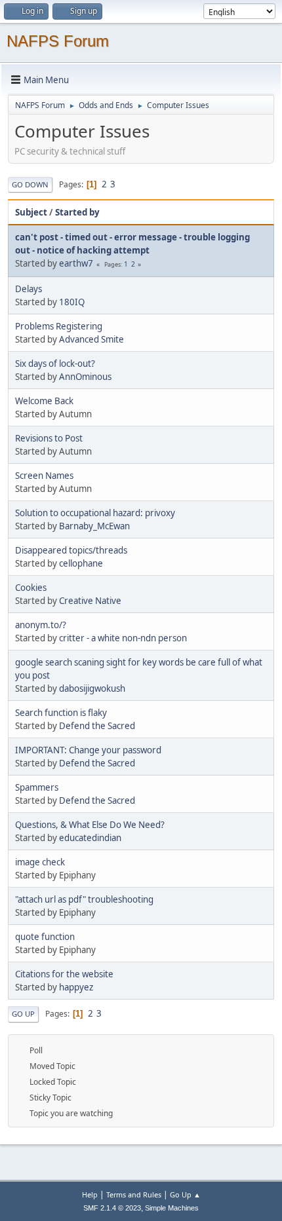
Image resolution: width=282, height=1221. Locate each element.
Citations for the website (64, 974)
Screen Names (44, 475)
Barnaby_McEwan (94, 526)
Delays (28, 289)
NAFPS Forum (58, 41)
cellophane (81, 563)
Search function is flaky (61, 713)
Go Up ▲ (185, 1194)
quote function (45, 937)
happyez (76, 987)
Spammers (36, 787)
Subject (31, 212)
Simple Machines (172, 1208)
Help (90, 1194)
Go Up (23, 1014)
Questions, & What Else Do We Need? (90, 825)
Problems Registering (58, 326)
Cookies (31, 587)
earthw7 (76, 263)
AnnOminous (85, 377)
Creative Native (90, 601)
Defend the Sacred (97, 726)
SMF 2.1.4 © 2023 (112, 1208)
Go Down (30, 184)
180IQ (72, 302)
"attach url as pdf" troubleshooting (84, 899)
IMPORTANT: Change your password (88, 750)
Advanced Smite (91, 339)
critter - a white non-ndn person (123, 638)
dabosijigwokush (92, 688)
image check (40, 862)
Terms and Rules (133, 1194)
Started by (77, 212)
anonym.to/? (40, 625)
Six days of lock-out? (55, 363)
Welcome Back (44, 401)
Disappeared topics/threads (71, 550)
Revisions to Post (49, 438)
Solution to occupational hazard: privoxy (95, 513)
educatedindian (90, 838)
